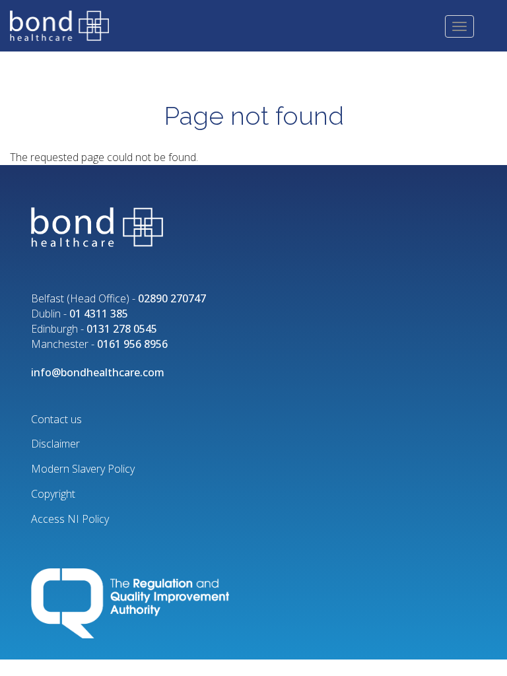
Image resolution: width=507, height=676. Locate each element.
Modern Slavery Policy (83, 468)
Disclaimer (55, 443)
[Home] (64, 24)
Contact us (56, 419)
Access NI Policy (70, 519)
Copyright (53, 494)
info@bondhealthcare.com (97, 372)
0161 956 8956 (132, 344)
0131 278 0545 (121, 328)
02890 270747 (172, 298)
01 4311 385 (98, 313)
